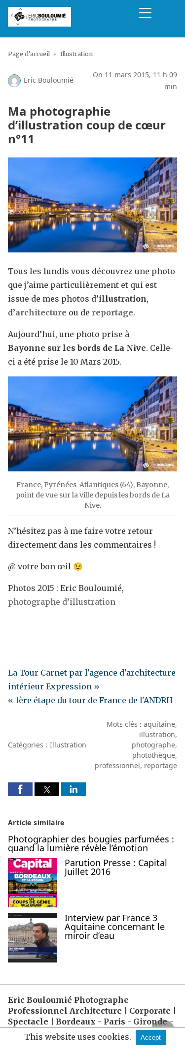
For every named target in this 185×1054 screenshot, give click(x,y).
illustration (157, 734)
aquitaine (159, 724)
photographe (153, 744)
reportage (160, 765)
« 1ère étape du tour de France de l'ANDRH (90, 700)
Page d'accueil (29, 54)
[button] (20, 789)
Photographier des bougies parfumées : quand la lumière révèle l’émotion (91, 843)
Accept (151, 1037)
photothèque (153, 755)
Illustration (76, 54)
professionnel (117, 765)
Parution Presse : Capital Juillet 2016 (116, 867)
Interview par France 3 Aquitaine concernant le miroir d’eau (115, 926)
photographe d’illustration (61, 602)
